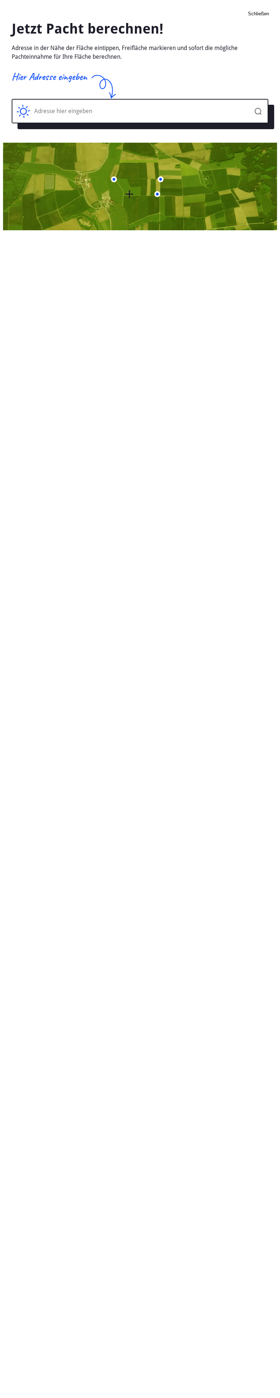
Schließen (258, 13)
